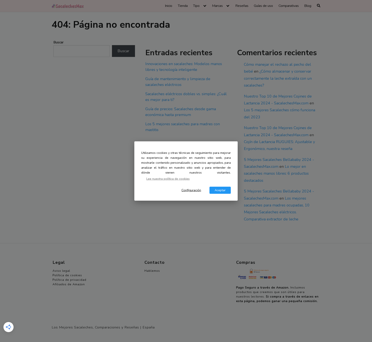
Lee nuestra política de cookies (168, 179)
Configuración (191, 190)
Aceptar (220, 190)
